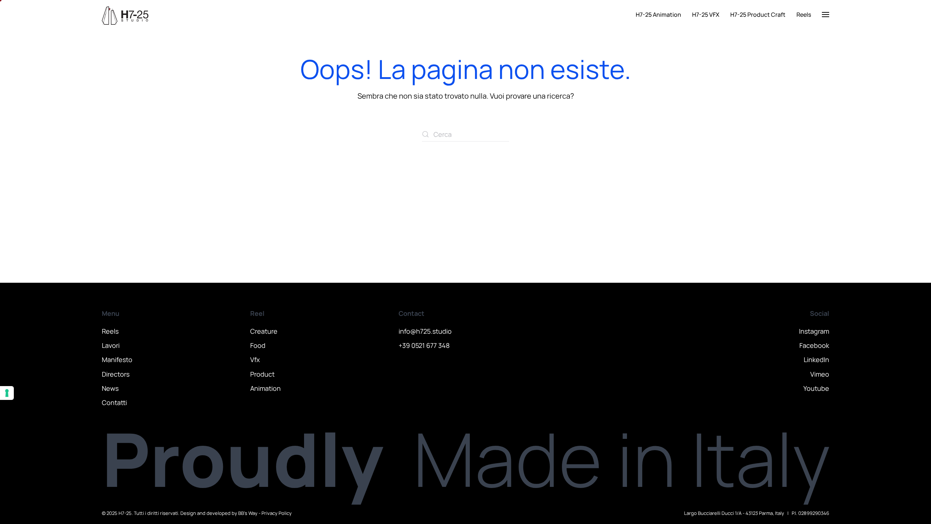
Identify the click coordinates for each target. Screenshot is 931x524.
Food (257, 345)
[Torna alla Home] (125, 14)
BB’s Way (247, 513)
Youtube (816, 388)
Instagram (814, 331)
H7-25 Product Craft (758, 15)
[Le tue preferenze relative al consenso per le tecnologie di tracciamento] (7, 393)
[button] (825, 14)
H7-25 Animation (658, 15)
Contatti (114, 402)
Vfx (255, 359)
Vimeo (819, 374)
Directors (115, 374)
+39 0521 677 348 (424, 345)
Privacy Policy (276, 513)
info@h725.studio (425, 331)
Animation (265, 388)
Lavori (111, 345)
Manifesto (117, 359)
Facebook (814, 345)
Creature (263, 331)
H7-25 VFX (705, 15)
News (110, 388)
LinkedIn (816, 359)
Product (262, 374)
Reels (803, 15)
